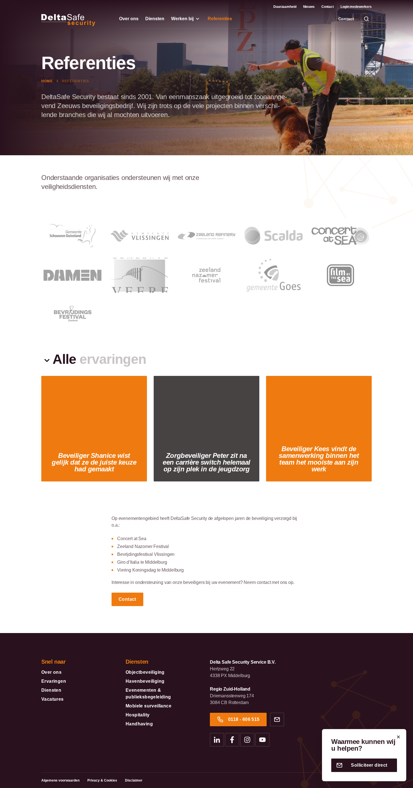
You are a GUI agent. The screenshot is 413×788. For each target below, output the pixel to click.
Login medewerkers (356, 7)
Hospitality (137, 714)
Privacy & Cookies (102, 780)
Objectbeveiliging (145, 672)
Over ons (129, 18)
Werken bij (182, 18)
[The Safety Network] (74, 18)
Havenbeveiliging (145, 681)
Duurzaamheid (284, 7)
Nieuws (309, 7)
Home (47, 81)
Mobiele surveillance (148, 706)
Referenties (220, 18)
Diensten (154, 18)
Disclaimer (133, 780)
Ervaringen (53, 681)
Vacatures (52, 699)
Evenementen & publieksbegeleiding (148, 693)
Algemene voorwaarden (60, 780)
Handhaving (139, 723)
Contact (327, 7)
